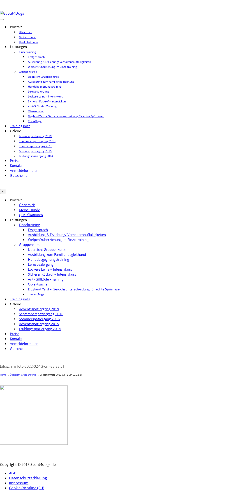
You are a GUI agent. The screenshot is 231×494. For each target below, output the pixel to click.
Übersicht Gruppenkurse (43, 77)
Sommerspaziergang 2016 (35, 146)
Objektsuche (36, 111)
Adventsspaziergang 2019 (35, 136)
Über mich (25, 32)
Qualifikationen (28, 42)
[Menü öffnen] (2, 19)
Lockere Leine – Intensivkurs (45, 96)
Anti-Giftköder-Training (42, 106)
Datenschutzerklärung (28, 478)
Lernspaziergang (38, 91)
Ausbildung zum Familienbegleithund (51, 82)
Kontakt (16, 165)
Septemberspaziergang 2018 (37, 141)
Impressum (18, 482)
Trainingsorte (20, 126)
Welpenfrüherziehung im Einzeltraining (52, 67)
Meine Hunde (27, 37)
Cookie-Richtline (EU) (26, 487)
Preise (14, 161)
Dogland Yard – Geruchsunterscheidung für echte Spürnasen (66, 116)
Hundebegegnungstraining (45, 86)
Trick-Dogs (35, 121)
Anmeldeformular (24, 170)
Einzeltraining (27, 52)
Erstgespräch (36, 57)
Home (3, 374)
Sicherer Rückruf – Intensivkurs (47, 101)
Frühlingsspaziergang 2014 (36, 156)
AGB (12, 473)
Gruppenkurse (28, 72)
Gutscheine (18, 175)
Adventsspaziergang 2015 (35, 151)
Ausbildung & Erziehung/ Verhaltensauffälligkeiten (59, 62)
